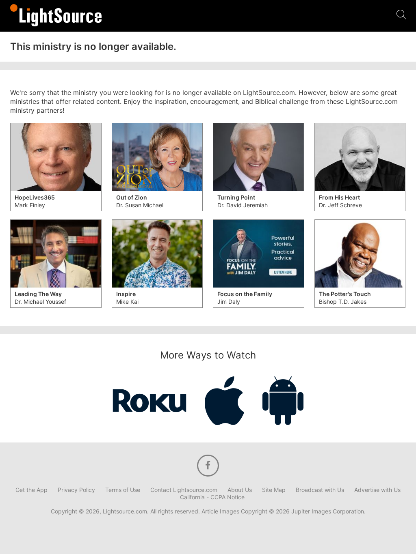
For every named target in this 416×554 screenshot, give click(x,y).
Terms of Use (122, 490)
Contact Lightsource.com (183, 490)
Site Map (274, 490)
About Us (240, 490)
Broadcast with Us (320, 490)
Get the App (31, 490)
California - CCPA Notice (212, 497)
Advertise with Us (377, 490)
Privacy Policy (76, 490)
